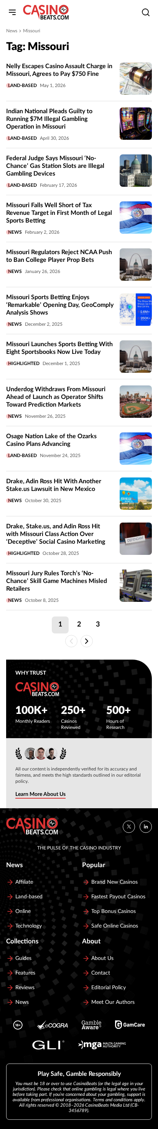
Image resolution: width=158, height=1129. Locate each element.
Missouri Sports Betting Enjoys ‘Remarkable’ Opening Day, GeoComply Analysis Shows (60, 305)
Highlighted (24, 363)
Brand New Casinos (114, 882)
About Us (102, 958)
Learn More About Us (40, 794)
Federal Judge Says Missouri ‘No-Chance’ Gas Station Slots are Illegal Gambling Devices (55, 166)
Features (25, 973)
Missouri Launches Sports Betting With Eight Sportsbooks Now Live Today (59, 348)
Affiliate (24, 882)
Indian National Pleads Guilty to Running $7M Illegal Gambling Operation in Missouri (49, 119)
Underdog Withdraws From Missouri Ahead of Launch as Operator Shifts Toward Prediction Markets (55, 397)
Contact (100, 973)
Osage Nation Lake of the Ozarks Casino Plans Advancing (51, 440)
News (11, 30)
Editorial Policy (108, 987)
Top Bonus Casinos (113, 911)
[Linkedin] (146, 826)
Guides (23, 958)
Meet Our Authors (113, 1002)
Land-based (22, 85)
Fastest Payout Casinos (118, 897)
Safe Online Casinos (114, 926)
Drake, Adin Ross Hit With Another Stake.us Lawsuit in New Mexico (53, 485)
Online (23, 911)
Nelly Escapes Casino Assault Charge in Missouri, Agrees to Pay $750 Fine (59, 70)
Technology (28, 926)
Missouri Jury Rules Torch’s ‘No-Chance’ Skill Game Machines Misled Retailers (56, 581)
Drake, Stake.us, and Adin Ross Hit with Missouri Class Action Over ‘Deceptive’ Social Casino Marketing (55, 534)
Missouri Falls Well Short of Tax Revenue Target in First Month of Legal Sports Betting (59, 213)
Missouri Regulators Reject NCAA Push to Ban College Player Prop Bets (59, 256)
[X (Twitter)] (129, 826)
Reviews (25, 987)
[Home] (46, 12)
